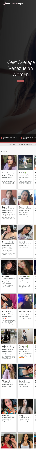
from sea (4, 353)
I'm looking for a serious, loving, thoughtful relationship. (7, 287)
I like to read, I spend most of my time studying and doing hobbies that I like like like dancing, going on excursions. (25, 183)
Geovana (22, 277)
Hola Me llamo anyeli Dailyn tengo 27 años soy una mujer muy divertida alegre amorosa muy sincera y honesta (9, 322)
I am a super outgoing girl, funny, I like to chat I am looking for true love (25, 287)
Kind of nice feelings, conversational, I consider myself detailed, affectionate (8, 217)
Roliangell (6, 242)
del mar (5, 346)
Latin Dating (12, 144)
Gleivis (21, 346)
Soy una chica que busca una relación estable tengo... (25, 353)
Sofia (21, 242)
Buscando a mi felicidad (7, 249)
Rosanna (5, 277)
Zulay (21, 416)
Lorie (4, 207)
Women (21, 144)
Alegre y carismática (23, 214)
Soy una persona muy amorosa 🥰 (25, 318)
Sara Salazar (24, 311)
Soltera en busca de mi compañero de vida (9, 283)
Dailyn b (5, 311)
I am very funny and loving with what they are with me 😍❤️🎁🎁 (25, 356)
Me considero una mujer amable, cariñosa (9, 214)
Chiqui (4, 381)
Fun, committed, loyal (24, 216)
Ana (3, 172)
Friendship (29, 144)
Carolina (22, 207)
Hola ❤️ (4, 318)
